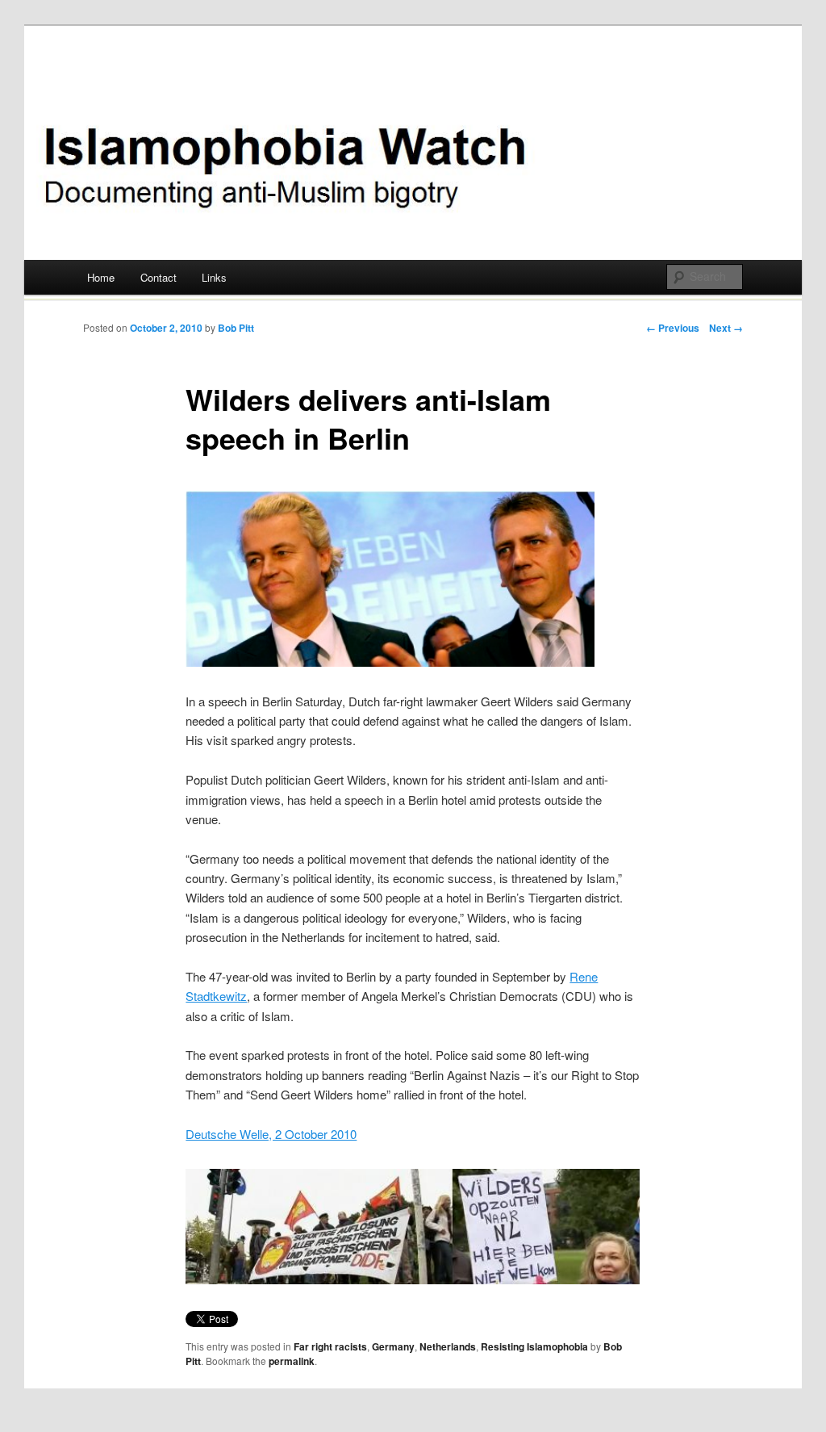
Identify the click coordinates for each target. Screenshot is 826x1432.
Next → (726, 327)
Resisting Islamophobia (534, 1346)
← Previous (672, 327)
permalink (292, 1361)
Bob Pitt (236, 327)
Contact (158, 277)
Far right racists (330, 1346)
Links (214, 277)
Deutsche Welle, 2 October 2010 (271, 1133)
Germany (393, 1346)
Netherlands (447, 1346)
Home (101, 277)
